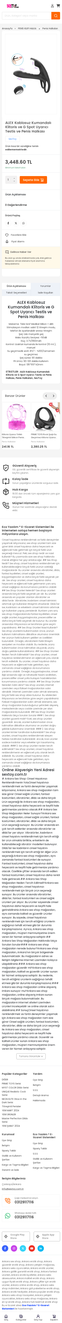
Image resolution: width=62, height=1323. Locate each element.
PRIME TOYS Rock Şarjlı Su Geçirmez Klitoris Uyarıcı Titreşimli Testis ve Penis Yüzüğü (44, 436)
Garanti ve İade (10, 1170)
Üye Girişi (38, 1079)
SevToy (13, 139)
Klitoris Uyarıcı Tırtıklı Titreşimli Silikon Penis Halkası (13, 436)
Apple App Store (48, 1236)
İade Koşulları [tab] (45, 292)
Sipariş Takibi (9, 1150)
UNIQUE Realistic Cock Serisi (14, 1093)
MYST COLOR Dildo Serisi (15, 1087)
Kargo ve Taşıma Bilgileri (15, 1164)
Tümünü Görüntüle (30, 1056)
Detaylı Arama (41, 1095)
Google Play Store (17, 1236)
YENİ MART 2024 (10, 1110)
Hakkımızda (39, 1100)
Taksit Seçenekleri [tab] (16, 292)
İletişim (37, 1085)
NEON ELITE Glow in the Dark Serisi (14, 1100)
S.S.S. (35, 1090)
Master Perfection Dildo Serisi (15, 1120)
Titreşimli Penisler (11, 1106)
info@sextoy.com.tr (13, 1189)
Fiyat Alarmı (17, 241)
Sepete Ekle (31, 180)
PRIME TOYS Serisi (11, 1083)
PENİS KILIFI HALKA (27, 28)
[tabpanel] (31, 339)
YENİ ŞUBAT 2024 (11, 1125)
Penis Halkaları (50, 28)
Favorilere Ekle (18, 235)
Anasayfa (7, 28)
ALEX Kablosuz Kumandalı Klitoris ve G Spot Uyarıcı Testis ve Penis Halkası (29, 374)
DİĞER (5, 1079)
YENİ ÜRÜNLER (9, 1114)
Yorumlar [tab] (45, 286)
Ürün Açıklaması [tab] (16, 286)
